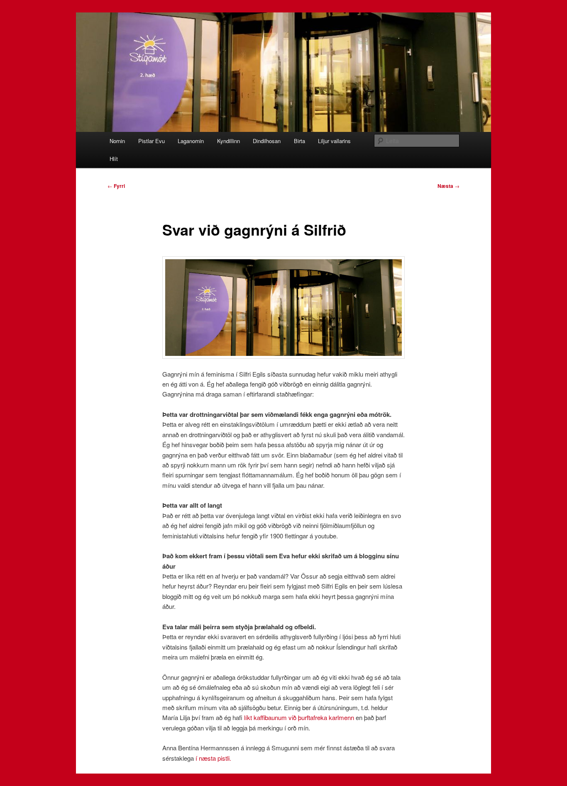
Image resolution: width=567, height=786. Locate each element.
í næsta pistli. (213, 758)
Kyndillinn (228, 141)
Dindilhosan (267, 141)
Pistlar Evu (151, 141)
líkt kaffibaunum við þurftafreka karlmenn (299, 717)
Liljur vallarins (334, 141)
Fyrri (116, 186)
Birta (299, 141)
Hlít (114, 159)
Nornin (117, 141)
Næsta (448, 186)
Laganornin (191, 141)
